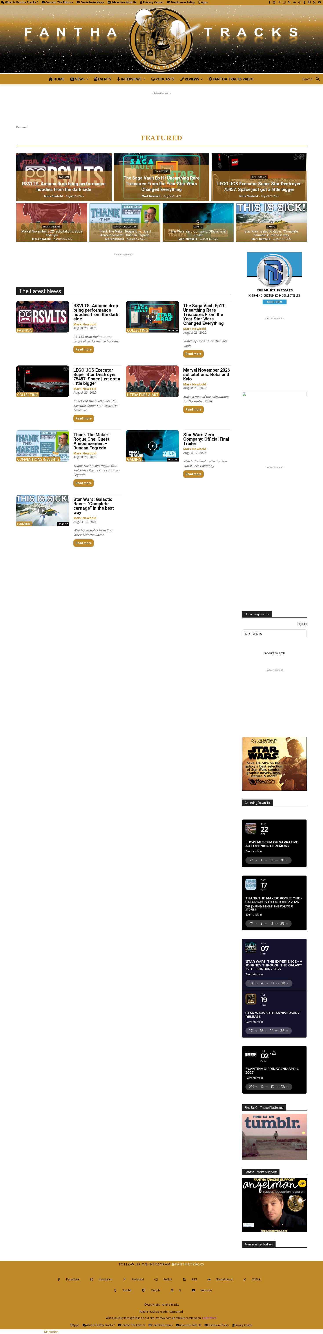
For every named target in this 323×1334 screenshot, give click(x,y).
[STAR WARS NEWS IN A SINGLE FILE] (161, 39)
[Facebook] (269, 2)
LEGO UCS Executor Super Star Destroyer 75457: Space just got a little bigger (96, 376)
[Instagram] (274, 2)
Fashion (64, 177)
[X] (314, 2)
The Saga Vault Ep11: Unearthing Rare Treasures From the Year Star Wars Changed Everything (204, 314)
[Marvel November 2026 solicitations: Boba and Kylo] (51, 222)
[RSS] (289, 2)
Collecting (161, 171)
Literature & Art (52, 227)
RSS (194, 1296)
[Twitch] (309, 2)
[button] (312, 79)
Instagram (105, 1296)
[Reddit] (284, 2)
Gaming (198, 227)
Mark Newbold (84, 324)
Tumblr (127, 1307)
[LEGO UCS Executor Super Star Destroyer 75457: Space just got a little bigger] (42, 381)
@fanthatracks (188, 1280)
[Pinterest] (279, 2)
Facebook (73, 1296)
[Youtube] (319, 2)
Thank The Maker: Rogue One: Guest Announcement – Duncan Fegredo (91, 441)
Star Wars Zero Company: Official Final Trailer (206, 439)
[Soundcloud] (294, 2)
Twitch (155, 1307)
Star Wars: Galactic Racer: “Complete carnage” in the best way (93, 506)
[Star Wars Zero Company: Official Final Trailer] (198, 222)
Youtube (206, 1307)
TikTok (256, 1296)
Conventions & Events (125, 227)
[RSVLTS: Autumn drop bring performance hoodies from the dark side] (42, 317)
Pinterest (138, 1296)
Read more (84, 349)
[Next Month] (304, 630)
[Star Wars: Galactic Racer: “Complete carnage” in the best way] (271, 222)
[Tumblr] (304, 2)
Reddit (167, 1296)
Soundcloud (224, 1296)
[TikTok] (299, 2)
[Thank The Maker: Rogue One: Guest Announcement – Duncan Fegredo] (124, 222)
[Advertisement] (161, 105)
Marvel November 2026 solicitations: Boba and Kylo (206, 374)
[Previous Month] (299, 630)
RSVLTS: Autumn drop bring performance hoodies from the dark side (95, 312)
